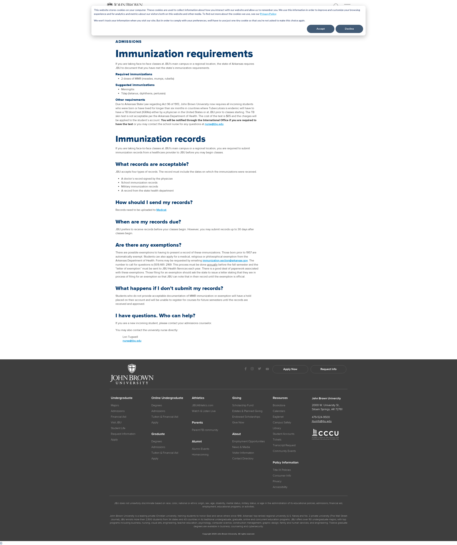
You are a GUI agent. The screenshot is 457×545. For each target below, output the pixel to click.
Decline (349, 28)
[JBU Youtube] (267, 369)
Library (277, 428)
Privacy (277, 481)
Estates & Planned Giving (247, 411)
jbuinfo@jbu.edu (322, 421)
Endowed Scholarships (246, 416)
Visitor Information (243, 452)
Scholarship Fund (242, 405)
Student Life (118, 428)
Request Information (123, 433)
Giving (236, 398)
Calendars (279, 411)
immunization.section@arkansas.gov (225, 260)
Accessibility (280, 487)
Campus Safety (282, 422)
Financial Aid (118, 416)
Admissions (118, 411)
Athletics (198, 398)
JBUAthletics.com (202, 405)
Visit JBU (116, 422)
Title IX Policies (282, 469)
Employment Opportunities (248, 441)
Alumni (197, 441)
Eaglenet (278, 416)
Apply (114, 439)
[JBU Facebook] (245, 369)
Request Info (328, 369)
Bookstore (279, 405)
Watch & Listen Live (204, 411)
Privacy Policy (268, 13)
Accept (321, 28)
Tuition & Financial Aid (164, 416)
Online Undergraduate (167, 398)
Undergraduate (121, 398)
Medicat (161, 210)
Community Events (284, 451)
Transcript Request (284, 445)
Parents (197, 422)
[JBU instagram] (252, 369)
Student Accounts (283, 433)
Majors (115, 405)
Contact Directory (242, 458)
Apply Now (290, 369)
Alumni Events (200, 448)
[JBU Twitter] (259, 369)
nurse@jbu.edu (214, 124)
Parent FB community (205, 430)
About (236, 434)
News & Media (241, 447)
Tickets (277, 439)
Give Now (238, 422)
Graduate (158, 434)
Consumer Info (282, 475)
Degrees (156, 405)
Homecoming (200, 454)
